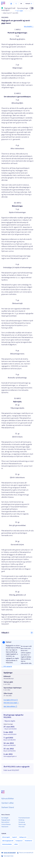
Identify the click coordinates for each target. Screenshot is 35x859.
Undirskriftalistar (6, 824)
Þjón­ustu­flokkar (7, 798)
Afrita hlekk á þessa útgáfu (10, 702)
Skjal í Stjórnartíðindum (9, 706)
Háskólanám (4, 826)
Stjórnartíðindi (5, 822)
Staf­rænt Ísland (7, 807)
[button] (11, 3)
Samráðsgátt (4, 818)
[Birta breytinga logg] (17, 761)
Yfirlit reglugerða (7, 666)
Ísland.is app (22, 824)
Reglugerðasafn (5, 820)
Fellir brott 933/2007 (11, 770)
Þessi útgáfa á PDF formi (10, 700)
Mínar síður (22, 826)
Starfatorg (21, 820)
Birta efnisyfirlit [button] (28, 26)
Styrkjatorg (22, 822)
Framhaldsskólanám (24, 818)
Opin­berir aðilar (7, 803)
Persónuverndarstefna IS (26, 852)
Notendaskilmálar (8, 856)
